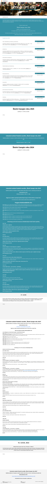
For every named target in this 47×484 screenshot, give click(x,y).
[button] (1, 482)
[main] (23, 8)
